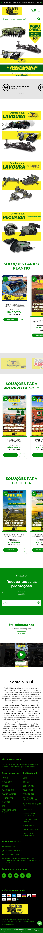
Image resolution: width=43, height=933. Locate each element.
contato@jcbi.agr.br (12, 854)
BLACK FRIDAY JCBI (30, 830)
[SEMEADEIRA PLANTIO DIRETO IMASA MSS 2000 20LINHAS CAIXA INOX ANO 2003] (22, 319)
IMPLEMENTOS (7, 782)
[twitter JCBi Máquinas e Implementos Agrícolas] (28, 875)
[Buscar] (38, 18)
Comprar (10, 455)
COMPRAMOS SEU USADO (30, 821)
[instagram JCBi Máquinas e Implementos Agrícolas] (4, 875)
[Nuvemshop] (8, 925)
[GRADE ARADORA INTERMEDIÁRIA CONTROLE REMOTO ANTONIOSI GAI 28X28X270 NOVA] (22, 455)
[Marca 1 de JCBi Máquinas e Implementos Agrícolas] (13, 363)
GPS (3, 806)
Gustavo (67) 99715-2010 (14, 850)
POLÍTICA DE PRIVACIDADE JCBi (30, 799)
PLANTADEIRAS (8, 790)
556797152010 (10, 846)
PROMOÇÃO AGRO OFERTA (9, 811)
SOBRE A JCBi (28, 786)
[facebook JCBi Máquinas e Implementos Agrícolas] (10, 875)
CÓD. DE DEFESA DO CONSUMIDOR (31, 815)
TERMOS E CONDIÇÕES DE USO (32, 805)
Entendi (38, 930)
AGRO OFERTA (28, 826)
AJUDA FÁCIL (28, 790)
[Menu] (39, 11)
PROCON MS (28, 810)
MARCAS (5, 778)
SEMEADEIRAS (7, 798)
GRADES (5, 786)
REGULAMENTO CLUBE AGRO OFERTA (32, 835)
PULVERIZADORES (9, 794)
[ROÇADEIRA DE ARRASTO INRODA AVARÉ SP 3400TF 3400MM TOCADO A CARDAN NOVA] (22, 550)
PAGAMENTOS (28, 794)
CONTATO (27, 782)
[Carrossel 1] (21, 49)
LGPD (25, 778)
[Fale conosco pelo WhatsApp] (39, 923)
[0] (33, 11)
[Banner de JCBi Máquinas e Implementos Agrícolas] (21, 129)
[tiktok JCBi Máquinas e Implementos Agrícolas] (22, 875)
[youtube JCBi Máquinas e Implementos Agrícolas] (16, 875)
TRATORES (6, 802)
